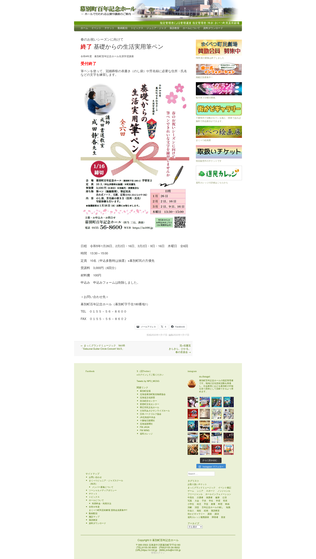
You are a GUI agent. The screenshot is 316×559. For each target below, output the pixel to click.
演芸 (197, 507)
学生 (211, 500)
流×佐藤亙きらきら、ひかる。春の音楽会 (180, 349)
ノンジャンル (223, 490)
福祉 (199, 510)
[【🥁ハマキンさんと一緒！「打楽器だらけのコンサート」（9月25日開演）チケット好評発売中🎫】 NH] (216, 414)
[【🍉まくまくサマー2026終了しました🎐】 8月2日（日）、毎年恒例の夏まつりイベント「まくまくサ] (193, 438)
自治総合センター (148, 400)
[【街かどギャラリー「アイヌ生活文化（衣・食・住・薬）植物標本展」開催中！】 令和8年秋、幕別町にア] (205, 414)
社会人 (191, 510)
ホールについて (191, 28)
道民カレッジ (146, 433)
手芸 (206, 503)
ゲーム (191, 490)
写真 (190, 500)
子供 (204, 500)
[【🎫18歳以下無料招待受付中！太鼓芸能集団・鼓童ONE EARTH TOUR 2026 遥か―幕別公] (193, 449)
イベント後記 (224, 487)
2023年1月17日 (159, 334)
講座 (210, 513)
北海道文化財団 (147, 397)
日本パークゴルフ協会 (150, 413)
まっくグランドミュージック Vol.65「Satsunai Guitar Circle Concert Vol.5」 (103, 347)
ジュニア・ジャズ (156, 28)
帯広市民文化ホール (149, 407)
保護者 (209, 497)
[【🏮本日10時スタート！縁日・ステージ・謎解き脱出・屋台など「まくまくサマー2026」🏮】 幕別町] (205, 449)
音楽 (223, 517)
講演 (217, 513)
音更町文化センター (149, 404)
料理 (220, 503)
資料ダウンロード (213, 28)
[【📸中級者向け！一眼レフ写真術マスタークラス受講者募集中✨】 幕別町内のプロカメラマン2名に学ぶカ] (216, 438)
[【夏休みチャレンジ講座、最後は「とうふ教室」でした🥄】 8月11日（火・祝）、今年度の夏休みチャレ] (229, 414)
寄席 (225, 500)
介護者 (200, 497)
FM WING (144, 430)
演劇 (190, 507)
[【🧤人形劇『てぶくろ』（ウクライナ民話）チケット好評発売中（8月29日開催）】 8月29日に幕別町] (229, 449)
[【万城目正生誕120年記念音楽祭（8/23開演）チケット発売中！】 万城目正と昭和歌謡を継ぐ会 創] (216, 426)
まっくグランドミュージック (201, 487)
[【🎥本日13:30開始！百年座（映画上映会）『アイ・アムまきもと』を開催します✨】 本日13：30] (229, 402)
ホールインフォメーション (218, 494)
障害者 (215, 517)
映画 (227, 503)
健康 (217, 497)
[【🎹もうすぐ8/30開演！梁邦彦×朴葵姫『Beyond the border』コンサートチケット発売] (216, 402)
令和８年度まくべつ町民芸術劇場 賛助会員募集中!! (108, 508)
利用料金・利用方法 (101, 503)
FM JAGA (144, 427)
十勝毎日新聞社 (147, 420)
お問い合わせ (95, 477)
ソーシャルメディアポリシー (103, 490)
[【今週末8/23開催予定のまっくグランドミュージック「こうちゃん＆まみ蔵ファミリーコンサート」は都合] (193, 414)
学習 (218, 500)
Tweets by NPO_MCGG (148, 381)
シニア (200, 490)
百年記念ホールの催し (212, 507)
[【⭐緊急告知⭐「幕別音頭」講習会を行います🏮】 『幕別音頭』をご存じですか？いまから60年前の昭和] (205, 438)
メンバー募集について (102, 487)
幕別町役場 (145, 390)
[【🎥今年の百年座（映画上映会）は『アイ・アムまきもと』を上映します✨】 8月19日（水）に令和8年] (193, 426)
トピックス (137, 28)
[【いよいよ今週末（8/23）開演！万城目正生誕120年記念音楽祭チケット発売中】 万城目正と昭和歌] (205, 402)
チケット (109, 28)
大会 (197, 500)
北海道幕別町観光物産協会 (153, 394)
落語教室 (174, 28)
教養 (213, 503)
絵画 (206, 510)
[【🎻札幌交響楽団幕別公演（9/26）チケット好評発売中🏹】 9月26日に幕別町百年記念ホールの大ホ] (229, 438)
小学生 (191, 503)
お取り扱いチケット (197, 484)
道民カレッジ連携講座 (198, 517)
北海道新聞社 (146, 423)
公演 (224, 497)
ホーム (84, 28)
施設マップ (94, 516)
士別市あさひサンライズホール (155, 410)
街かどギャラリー (196, 513)
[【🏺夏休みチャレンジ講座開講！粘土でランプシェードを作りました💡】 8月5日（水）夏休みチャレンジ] (229, 426)
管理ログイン (158, 552)
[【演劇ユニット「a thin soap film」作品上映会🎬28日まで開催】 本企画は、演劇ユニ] (193, 402)
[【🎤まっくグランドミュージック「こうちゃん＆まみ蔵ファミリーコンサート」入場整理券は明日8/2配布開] (216, 449)
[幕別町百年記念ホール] (158, 10)
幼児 (199, 503)
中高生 (191, 497)
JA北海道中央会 (147, 417)
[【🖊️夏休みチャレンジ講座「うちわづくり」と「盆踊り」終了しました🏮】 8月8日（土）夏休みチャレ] (205, 426)
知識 (228, 507)
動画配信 (123, 28)
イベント (96, 28)
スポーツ (210, 490)
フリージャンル (195, 494)
